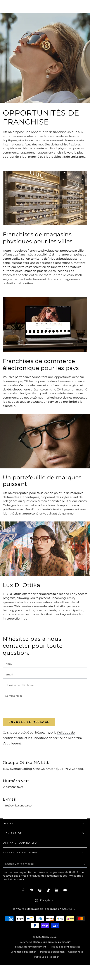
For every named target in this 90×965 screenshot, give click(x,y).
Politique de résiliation (46, 956)
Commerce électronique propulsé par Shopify (45, 942)
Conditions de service (48, 738)
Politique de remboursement (30, 946)
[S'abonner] (85, 864)
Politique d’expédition (52, 951)
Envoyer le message (29, 721)
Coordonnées (75, 951)
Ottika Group (49, 937)
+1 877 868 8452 (13, 787)
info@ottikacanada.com (19, 805)
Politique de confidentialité (65, 946)
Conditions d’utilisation (23, 951)
